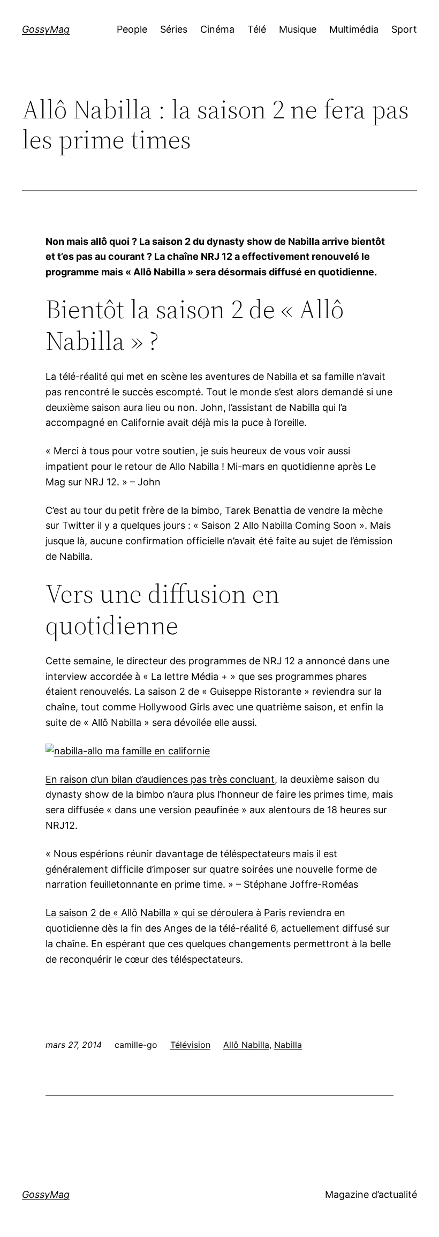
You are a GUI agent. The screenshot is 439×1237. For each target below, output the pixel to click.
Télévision (190, 1044)
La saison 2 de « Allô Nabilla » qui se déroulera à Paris (166, 912)
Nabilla (288, 1044)
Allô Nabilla (246, 1044)
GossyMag (46, 29)
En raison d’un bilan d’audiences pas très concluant (160, 779)
